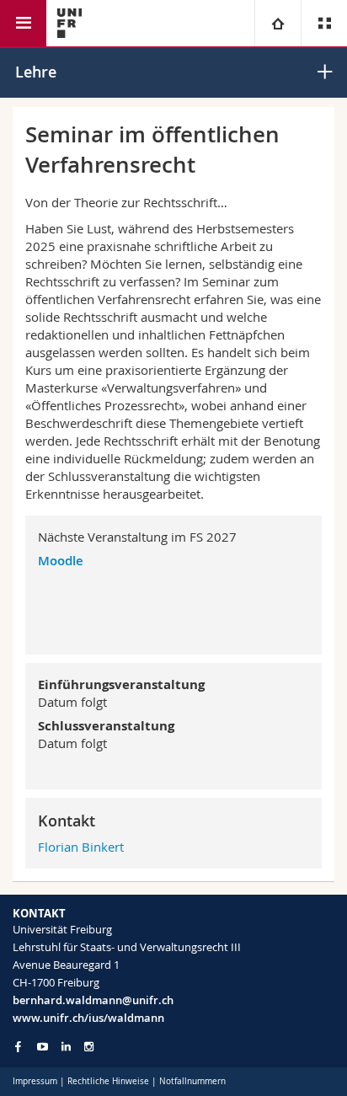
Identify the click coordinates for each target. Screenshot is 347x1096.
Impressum (35, 1081)
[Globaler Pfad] (277, 23)
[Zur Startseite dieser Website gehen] (69, 23)
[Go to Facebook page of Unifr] (18, 1046)
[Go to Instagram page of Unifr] (88, 1046)
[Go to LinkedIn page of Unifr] (66, 1046)
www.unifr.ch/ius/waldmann (88, 1017)
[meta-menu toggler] (324, 23)
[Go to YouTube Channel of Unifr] (42, 1046)
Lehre (35, 71)
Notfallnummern (192, 1081)
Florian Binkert (81, 846)
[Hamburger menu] (23, 23)
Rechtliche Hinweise (108, 1081)
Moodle (60, 560)
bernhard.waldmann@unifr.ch (93, 1000)
